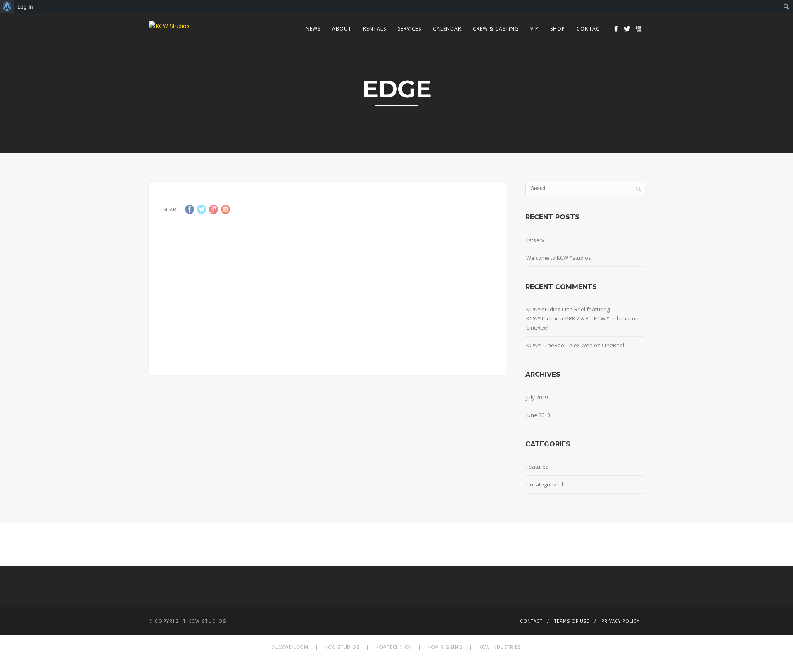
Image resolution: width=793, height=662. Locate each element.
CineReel (537, 327)
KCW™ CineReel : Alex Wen (559, 345)
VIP (534, 28)
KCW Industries (500, 647)
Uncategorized (544, 484)
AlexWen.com (290, 647)
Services (409, 28)
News (313, 28)
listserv (535, 240)
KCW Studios (342, 647)
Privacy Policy (620, 621)
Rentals (374, 28)
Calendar (447, 28)
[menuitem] (7, 6)
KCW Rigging (445, 647)
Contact (590, 28)
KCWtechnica (393, 647)
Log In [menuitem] (25, 6)
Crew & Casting (496, 28)
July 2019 (537, 397)
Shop (557, 28)
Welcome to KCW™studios (558, 257)
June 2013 (538, 415)
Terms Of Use (571, 621)
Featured (537, 466)
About (341, 28)
